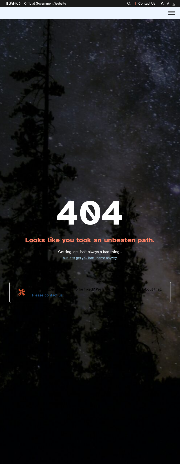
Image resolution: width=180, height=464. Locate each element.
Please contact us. (47, 295)
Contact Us (146, 3)
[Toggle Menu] (171, 13)
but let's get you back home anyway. (90, 258)
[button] (131, 3)
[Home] (13, 3)
